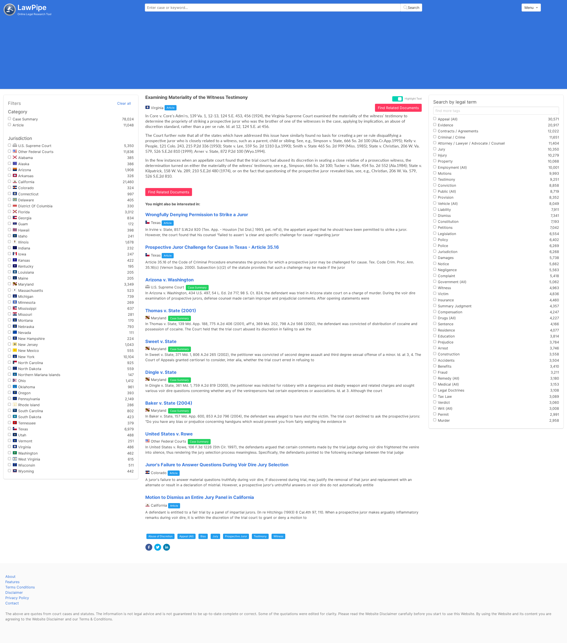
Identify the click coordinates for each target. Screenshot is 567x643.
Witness (278, 536)
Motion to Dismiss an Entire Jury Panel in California (199, 497)
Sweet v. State (161, 341)
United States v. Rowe (169, 434)
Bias (203, 536)
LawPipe (32, 7)
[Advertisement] (283, 52)
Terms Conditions (20, 587)
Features (12, 582)
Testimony (260, 536)
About (10, 576)
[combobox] (283, 8)
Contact (12, 603)
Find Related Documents (398, 108)
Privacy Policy (17, 598)
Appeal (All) (186, 536)
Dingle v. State (161, 372)
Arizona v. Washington (169, 279)
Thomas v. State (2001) (170, 310)
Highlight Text (413, 98)
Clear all (124, 103)
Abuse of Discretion (160, 536)
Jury (215, 536)
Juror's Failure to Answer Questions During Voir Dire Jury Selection (216, 464)
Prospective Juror (236, 536)
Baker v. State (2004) (168, 403)
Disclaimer (14, 592)
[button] (148, 547)
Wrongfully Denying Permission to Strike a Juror (196, 214)
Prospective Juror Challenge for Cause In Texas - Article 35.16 (212, 247)
